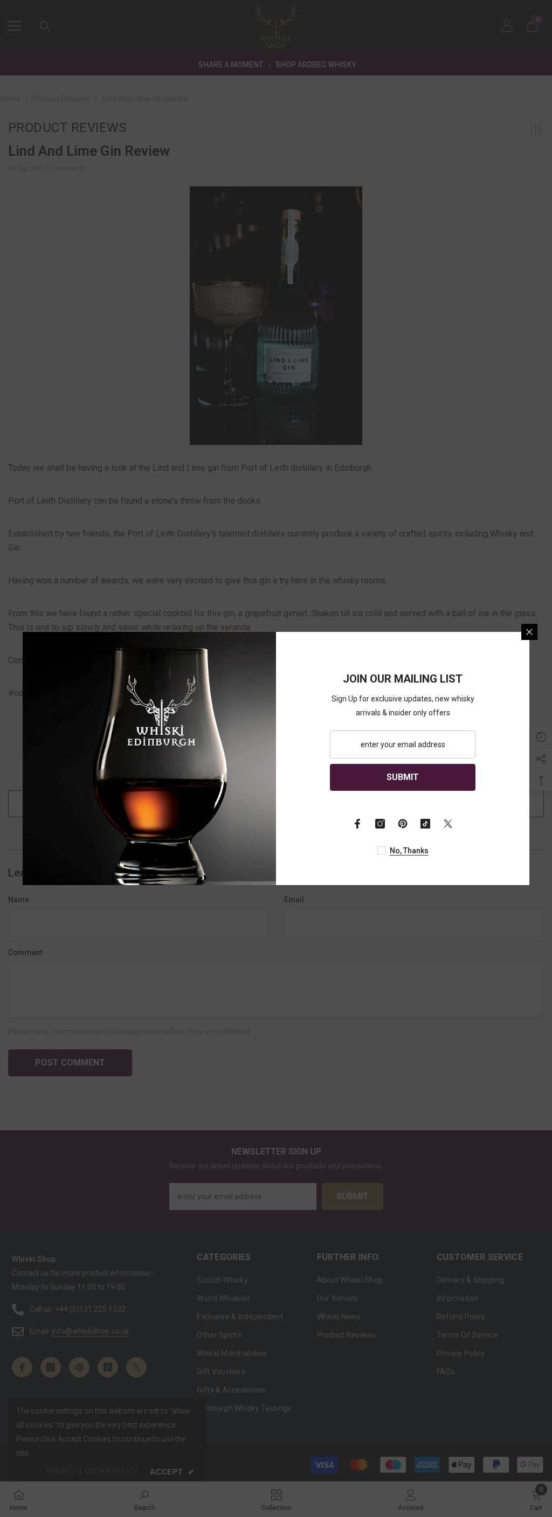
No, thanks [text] (409, 850)
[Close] (529, 632)
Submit (403, 777)
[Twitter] (448, 823)
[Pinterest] (402, 823)
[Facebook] (357, 823)
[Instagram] (380, 823)
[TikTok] (425, 823)
